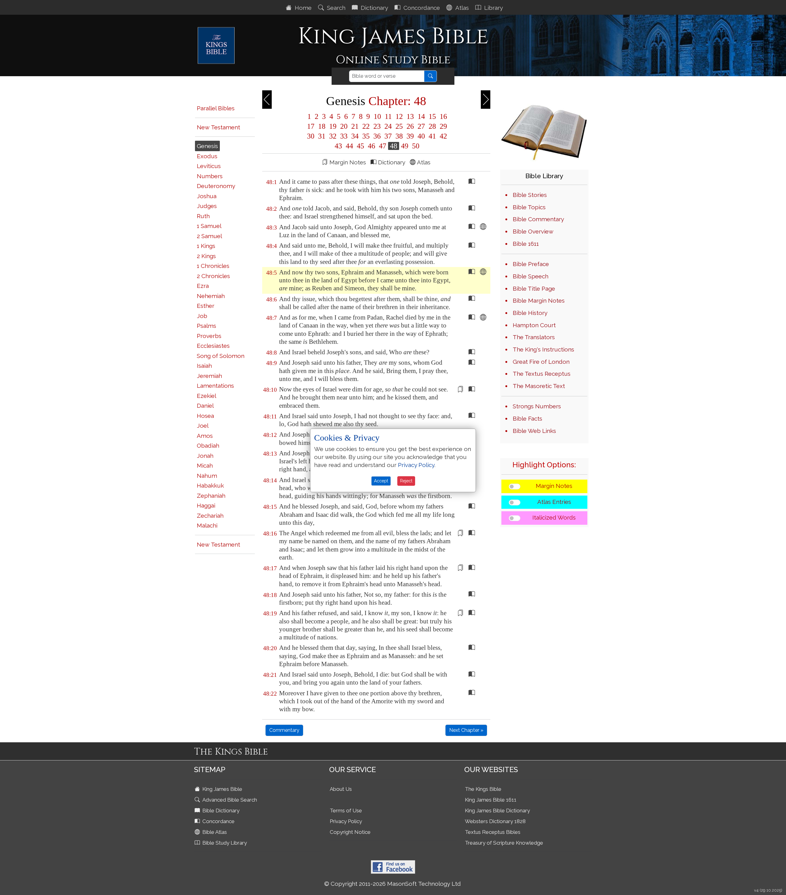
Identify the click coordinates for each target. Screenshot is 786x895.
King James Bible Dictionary (497, 810)
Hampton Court (534, 325)
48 (393, 146)
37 (388, 136)
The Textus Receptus (541, 373)
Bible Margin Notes (539, 300)
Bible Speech (530, 276)
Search (335, 7)
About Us (341, 789)
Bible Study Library (224, 843)
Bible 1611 (526, 243)
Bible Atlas (214, 832)
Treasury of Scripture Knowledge (504, 843)
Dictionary (374, 7)
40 (421, 136)
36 (377, 136)
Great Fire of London (541, 361)
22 (366, 126)
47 (382, 146)
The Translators (534, 337)
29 (442, 126)
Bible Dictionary (220, 810)
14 (421, 116)
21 (354, 126)
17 (310, 126)
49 (404, 146)
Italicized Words (554, 517)
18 (321, 126)
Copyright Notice (350, 832)
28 (432, 126)
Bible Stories (530, 194)
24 (388, 126)
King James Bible (221, 789)
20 (343, 126)
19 (332, 126)
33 (343, 136)
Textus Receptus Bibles (492, 832)
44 (349, 146)
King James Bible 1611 (490, 800)
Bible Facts (527, 418)
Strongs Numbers (537, 406)
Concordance (421, 7)
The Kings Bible (483, 789)
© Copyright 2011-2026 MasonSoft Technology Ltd (392, 883)
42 (442, 136)
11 (388, 116)
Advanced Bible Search (229, 800)
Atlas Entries (554, 501)
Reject (406, 480)
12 (399, 116)
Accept (381, 480)
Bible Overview (533, 231)
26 (410, 126)
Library (492, 7)
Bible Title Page (534, 288)
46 (371, 146)
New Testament (218, 127)
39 (410, 136)
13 (410, 116)
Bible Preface (531, 264)
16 (442, 116)
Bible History (530, 312)
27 (421, 126)
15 (432, 116)
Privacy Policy (346, 821)
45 (360, 146)
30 (310, 136)
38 (399, 136)
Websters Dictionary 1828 (495, 821)
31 (321, 136)
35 (366, 136)
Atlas (461, 7)
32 (332, 136)
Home (302, 7)
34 (354, 136)
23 (377, 126)
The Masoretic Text (539, 386)
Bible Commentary (538, 219)
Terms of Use (346, 810)
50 (414, 146)
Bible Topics (529, 207)
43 (338, 146)
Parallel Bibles (216, 108)
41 (432, 136)
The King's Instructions (543, 349)
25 (399, 126)
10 (377, 116)
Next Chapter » (466, 730)
